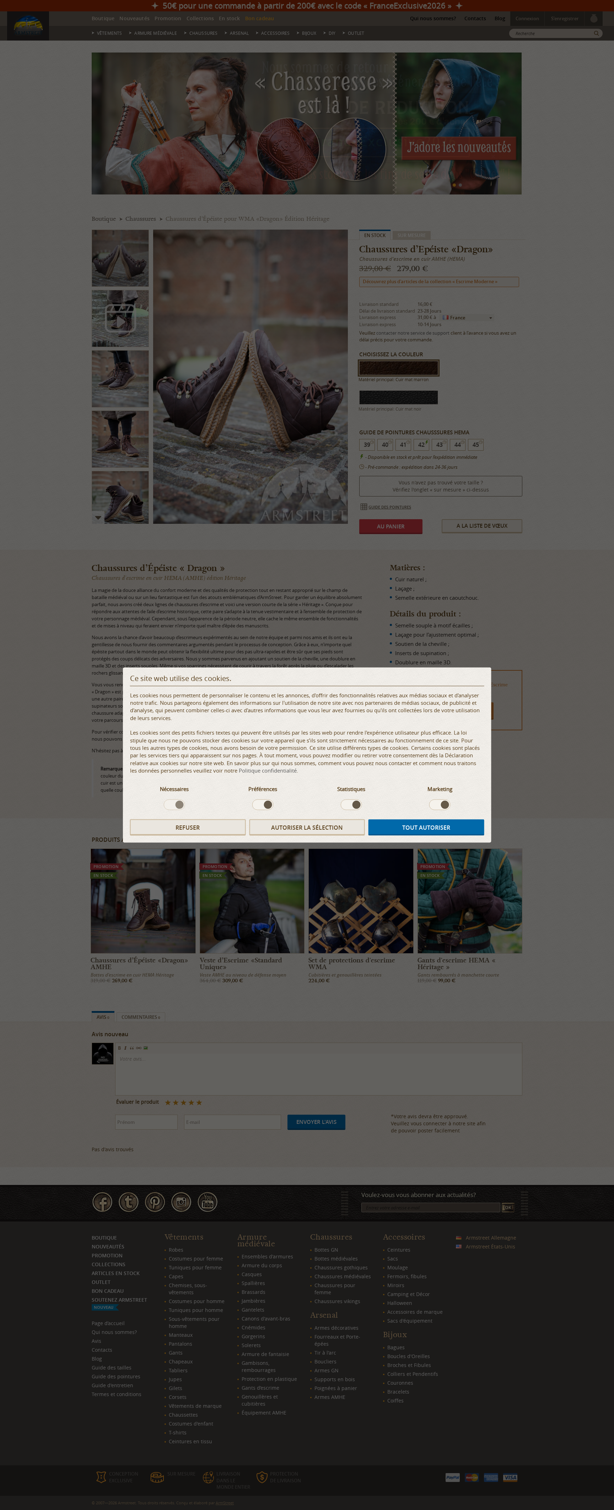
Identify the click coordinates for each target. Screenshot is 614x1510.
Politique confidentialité (268, 770)
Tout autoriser (426, 827)
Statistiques (351, 788)
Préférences (262, 788)
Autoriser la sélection (307, 827)
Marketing (439, 788)
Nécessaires (174, 788)
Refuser (188, 827)
